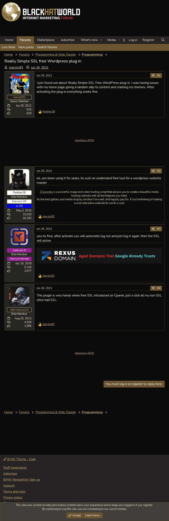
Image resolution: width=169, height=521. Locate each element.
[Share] (153, 75)
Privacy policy (12, 497)
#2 (159, 171)
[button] (101, 40)
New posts (26, 47)
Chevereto (46, 192)
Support (9, 486)
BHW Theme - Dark (21, 459)
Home (9, 40)
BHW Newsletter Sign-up (21, 480)
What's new (89, 40)
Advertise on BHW (84, 140)
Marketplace (46, 40)
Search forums (47, 47)
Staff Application (15, 468)
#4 (159, 288)
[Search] (162, 40)
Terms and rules (14, 491)
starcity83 (16, 68)
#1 (159, 75)
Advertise (68, 40)
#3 (159, 229)
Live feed (8, 47)
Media (111, 40)
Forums (25, 40)
